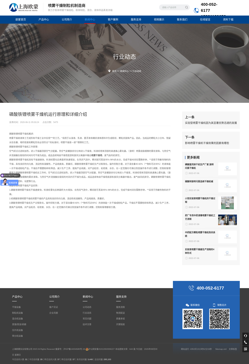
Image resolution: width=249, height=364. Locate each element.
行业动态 (137, 71)
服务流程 (120, 307)
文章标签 (233, 349)
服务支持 (136, 19)
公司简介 (67, 19)
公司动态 (87, 307)
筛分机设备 (17, 336)
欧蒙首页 (21, 19)
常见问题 (87, 318)
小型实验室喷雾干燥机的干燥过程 (200, 200)
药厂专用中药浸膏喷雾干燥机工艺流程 (200, 217)
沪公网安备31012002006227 (101, 349)
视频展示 (159, 19)
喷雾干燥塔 (96, 155)
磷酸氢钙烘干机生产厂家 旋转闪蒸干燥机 (199, 166)
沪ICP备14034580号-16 (74, 349)
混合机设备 (17, 318)
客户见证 (53, 307)
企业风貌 (53, 313)
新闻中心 (90, 19)
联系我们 (182, 19)
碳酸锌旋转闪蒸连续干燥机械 (199, 181)
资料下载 (228, 19)
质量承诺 (120, 318)
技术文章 (87, 324)
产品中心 (44, 19)
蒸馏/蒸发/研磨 (19, 324)
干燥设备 (16, 307)
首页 (114, 71)
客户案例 (113, 19)
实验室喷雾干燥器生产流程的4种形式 (199, 251)
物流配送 (120, 313)
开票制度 (120, 324)
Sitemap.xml (221, 349)
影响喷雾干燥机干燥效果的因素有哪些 (207, 143)
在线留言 (205, 19)
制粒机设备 (17, 313)
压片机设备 (17, 330)
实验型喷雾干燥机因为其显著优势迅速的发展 (211, 123)
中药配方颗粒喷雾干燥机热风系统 (200, 234)
